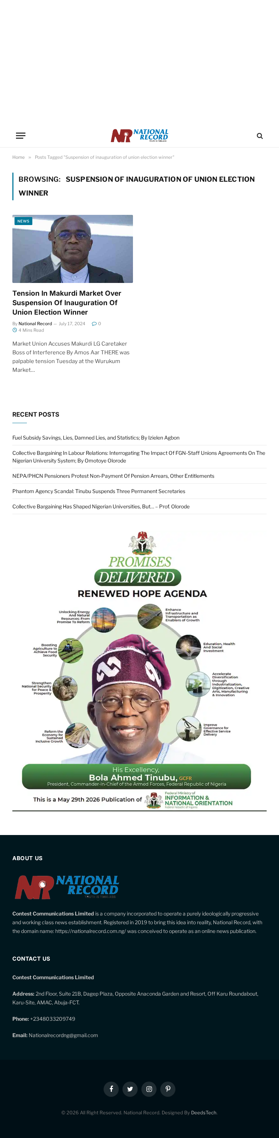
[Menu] (20, 135)
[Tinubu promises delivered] (139, 809)
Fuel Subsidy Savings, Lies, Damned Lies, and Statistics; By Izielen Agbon (95, 437)
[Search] (259, 135)
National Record (35, 323)
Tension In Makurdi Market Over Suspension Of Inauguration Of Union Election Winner (66, 302)
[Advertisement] (139, 62)
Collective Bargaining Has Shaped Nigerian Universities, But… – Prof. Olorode (101, 506)
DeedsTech (204, 1112)
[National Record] (139, 135)
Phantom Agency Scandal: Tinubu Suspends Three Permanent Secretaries (98, 491)
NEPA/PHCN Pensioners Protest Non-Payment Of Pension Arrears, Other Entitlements (113, 476)
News (23, 221)
